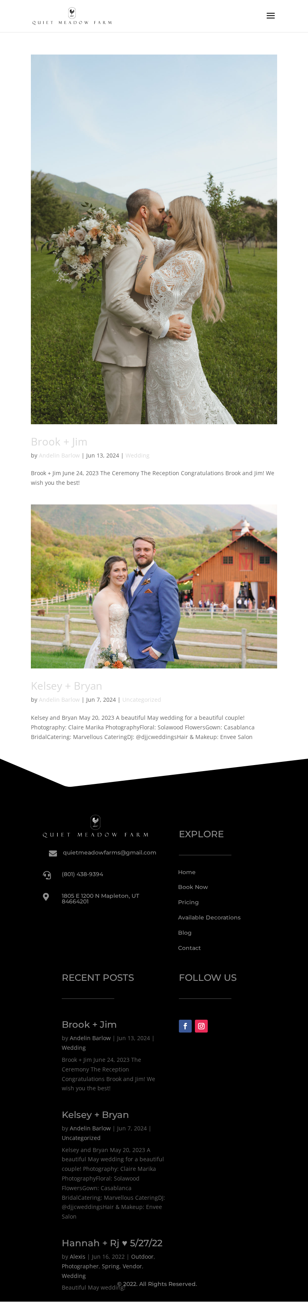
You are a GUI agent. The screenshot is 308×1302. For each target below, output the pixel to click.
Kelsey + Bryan (66, 685)
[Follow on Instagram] (201, 1026)
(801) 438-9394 (82, 874)
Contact (189, 948)
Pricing (188, 902)
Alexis (77, 1256)
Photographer (80, 1266)
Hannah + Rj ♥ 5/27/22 (112, 1243)
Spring (111, 1266)
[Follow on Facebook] (185, 1026)
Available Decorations (209, 917)
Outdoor (142, 1256)
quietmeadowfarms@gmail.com (109, 852)
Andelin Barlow (59, 455)
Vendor (132, 1266)
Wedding (138, 455)
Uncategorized (141, 699)
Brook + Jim (59, 441)
